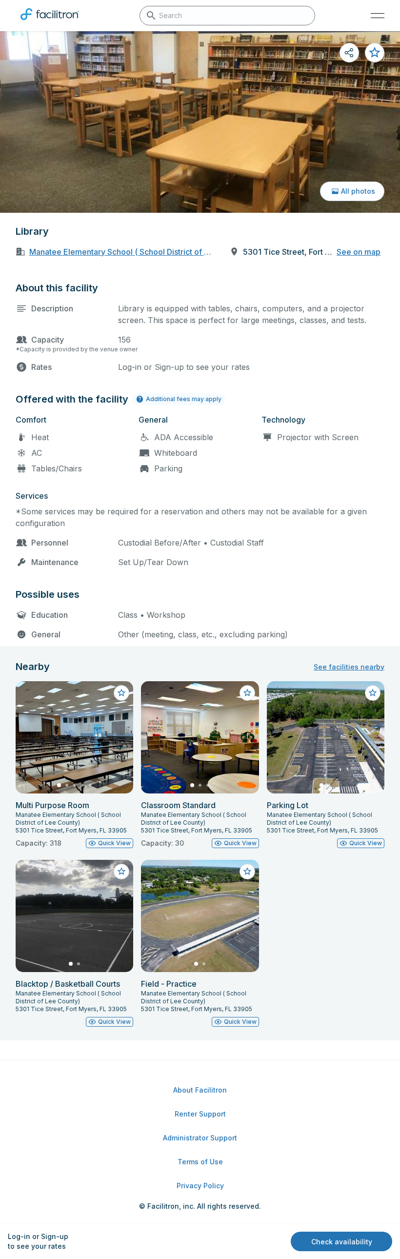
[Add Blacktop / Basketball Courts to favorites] (121, 871)
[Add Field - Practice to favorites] (247, 871)
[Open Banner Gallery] (200, 122)
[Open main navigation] (377, 15)
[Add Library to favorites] (374, 52)
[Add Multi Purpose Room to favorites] (121, 693)
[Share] (349, 52)
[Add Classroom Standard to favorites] (247, 693)
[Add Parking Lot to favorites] (372, 693)
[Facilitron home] (50, 22)
